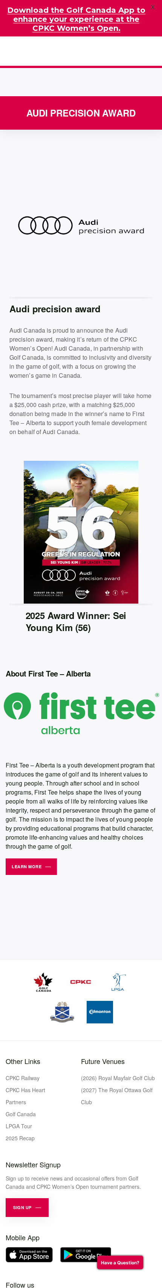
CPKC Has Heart (25, 1090)
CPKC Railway (23, 1078)
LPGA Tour (19, 1126)
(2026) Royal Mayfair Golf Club (118, 1078)
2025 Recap (20, 1138)
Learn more (26, 866)
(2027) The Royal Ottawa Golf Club (117, 1096)
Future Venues (103, 1061)
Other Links (23, 1061)
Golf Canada (21, 1114)
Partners (16, 1102)
